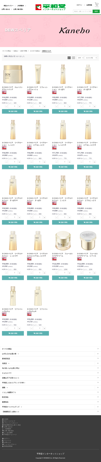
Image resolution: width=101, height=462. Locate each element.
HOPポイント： (12, 95)
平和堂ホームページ (10, 434)
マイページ (7, 440)
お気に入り (7, 442)
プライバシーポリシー (11, 423)
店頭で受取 (23, 51)
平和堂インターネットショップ (50, 454)
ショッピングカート (10, 444)
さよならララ (7, 373)
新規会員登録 (8, 446)
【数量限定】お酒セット (10, 411)
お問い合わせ (8, 427)
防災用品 (5, 397)
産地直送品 (6, 358)
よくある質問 (8, 432)
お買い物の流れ (9, 430)
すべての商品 (6, 51)
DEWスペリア (46, 51)
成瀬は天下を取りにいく (10, 378)
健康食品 (5, 402)
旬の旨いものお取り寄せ (10, 368)
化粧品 (16, 51)
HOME (6, 419)
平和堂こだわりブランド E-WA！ (14, 383)
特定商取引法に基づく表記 (12, 425)
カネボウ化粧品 (35, 51)
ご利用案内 (7, 429)
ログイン (7, 438)
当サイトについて (9, 421)
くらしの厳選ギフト (9, 392)
